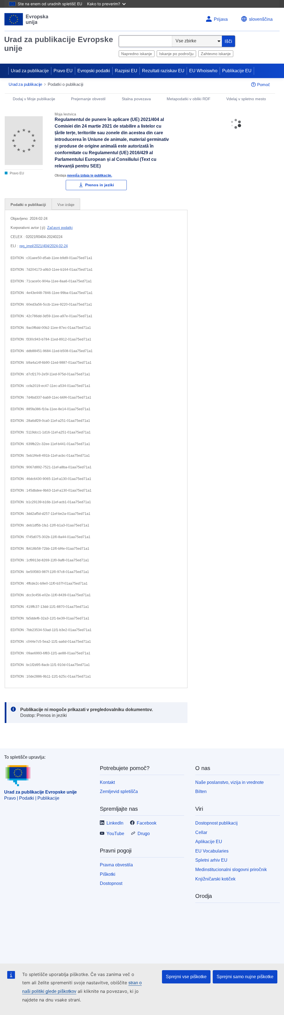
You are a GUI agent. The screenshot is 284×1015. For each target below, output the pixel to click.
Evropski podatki (93, 70)
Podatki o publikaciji (28, 205)
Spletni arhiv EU (211, 860)
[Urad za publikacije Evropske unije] (26, 19)
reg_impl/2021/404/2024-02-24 (43, 246)
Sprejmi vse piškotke (186, 976)
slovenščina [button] (261, 19)
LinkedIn (114, 823)
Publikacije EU (237, 70)
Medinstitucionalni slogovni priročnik (231, 869)
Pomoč (263, 84)
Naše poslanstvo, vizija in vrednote (229, 782)
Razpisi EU (126, 70)
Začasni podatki (60, 228)
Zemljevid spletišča (119, 791)
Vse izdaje (65, 205)
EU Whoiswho (203, 70)
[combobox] (145, 41)
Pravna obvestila (116, 864)
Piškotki (107, 874)
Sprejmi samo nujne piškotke (245, 976)
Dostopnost (111, 883)
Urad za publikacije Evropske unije (58, 44)
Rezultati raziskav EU (163, 70)
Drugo (144, 833)
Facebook (146, 823)
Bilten (201, 791)
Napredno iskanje (136, 53)
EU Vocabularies (212, 851)
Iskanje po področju (176, 53)
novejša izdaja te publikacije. (89, 175)
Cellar (201, 832)
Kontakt (107, 782)
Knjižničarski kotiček (215, 879)
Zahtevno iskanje (216, 53)
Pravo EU (63, 70)
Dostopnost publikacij (216, 823)
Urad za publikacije (30, 70)
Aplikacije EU (208, 841)
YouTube (115, 833)
